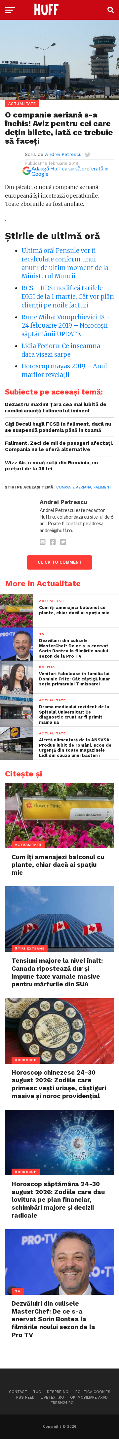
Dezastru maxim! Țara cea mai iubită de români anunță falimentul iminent (55, 407)
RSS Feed (25, 1397)
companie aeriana (73, 487)
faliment (102, 487)
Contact (18, 1392)
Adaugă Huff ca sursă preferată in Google (69, 171)
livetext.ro (52, 1397)
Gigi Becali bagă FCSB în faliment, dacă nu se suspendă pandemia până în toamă (58, 427)
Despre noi (58, 1392)
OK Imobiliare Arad (89, 1397)
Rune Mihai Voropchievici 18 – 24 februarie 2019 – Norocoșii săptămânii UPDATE (66, 325)
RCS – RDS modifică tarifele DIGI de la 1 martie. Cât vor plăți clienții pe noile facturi (67, 296)
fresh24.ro (62, 1403)
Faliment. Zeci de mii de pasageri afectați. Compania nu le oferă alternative (59, 446)
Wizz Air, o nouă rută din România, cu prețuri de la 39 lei (51, 466)
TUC (37, 1392)
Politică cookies (92, 1392)
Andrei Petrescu (63, 154)
